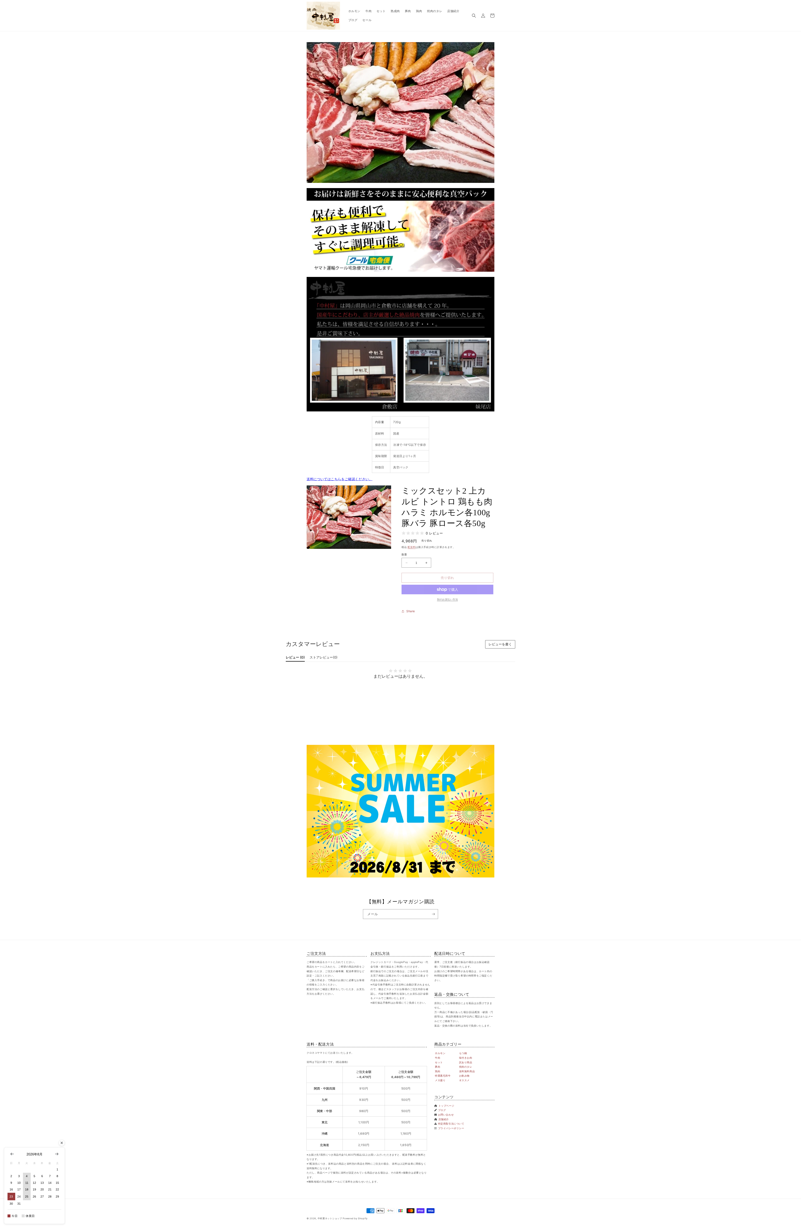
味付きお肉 (465, 1057)
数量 (404, 554)
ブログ (442, 1110)
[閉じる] (62, 1143)
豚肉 (437, 1066)
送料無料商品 (467, 1071)
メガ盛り (440, 1080)
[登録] (433, 914)
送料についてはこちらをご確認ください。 (339, 479)
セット (439, 1062)
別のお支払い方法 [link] (447, 599)
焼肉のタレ (465, 1066)
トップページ (446, 1105)
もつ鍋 (463, 1053)
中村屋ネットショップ (330, 1218)
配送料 (412, 547)
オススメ (464, 1080)
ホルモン (440, 1053)
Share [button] (410, 611)
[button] (474, 15)
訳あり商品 (465, 1062)
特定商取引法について (451, 1123)
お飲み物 (464, 1075)
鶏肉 (437, 1071)
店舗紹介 (443, 1119)
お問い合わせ (446, 1114)
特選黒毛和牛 (443, 1075)
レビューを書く (500, 644)
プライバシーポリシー (451, 1128)
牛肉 (437, 1057)
